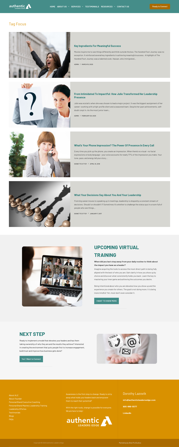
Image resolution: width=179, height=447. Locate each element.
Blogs (11, 416)
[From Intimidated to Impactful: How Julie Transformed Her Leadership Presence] (39, 105)
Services (76, 6)
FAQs (11, 419)
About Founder (15, 398)
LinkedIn (127, 413)
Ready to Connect (159, 6)
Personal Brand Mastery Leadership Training (28, 405)
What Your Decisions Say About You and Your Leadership (107, 195)
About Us (62, 6)
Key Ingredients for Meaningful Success (97, 45)
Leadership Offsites (17, 409)
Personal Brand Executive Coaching (24, 402)
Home (52, 6)
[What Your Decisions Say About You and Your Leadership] (39, 204)
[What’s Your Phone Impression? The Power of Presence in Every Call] (39, 154)
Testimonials (92, 6)
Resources (107, 6)
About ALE (13, 395)
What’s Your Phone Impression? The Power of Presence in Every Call (114, 145)
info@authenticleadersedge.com (139, 400)
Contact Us (123, 6)
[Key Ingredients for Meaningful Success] (39, 55)
